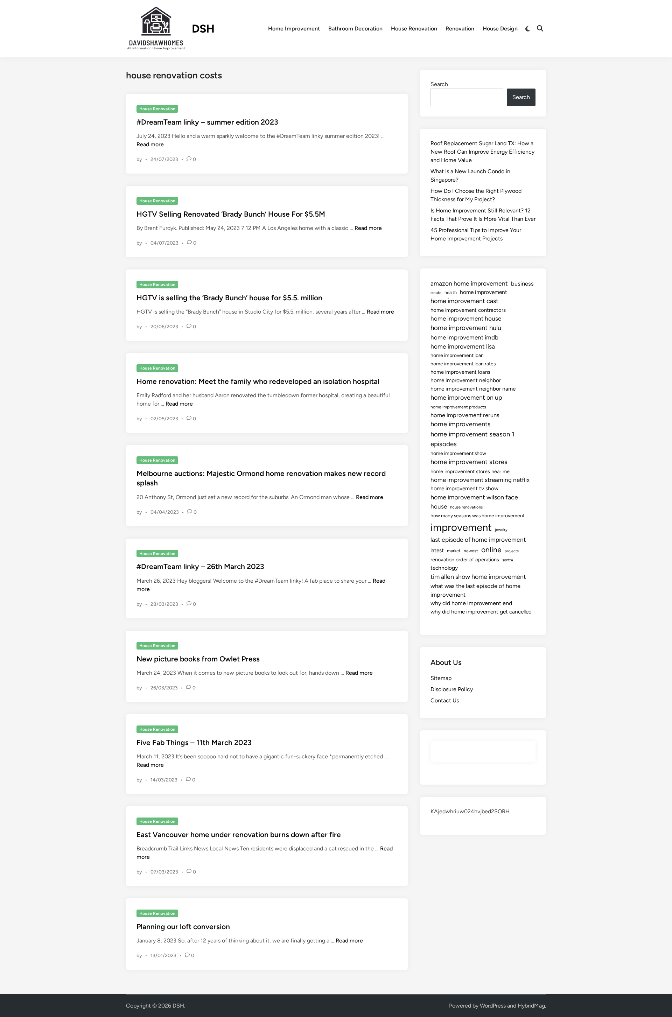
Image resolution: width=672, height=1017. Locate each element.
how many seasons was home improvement (477, 515)
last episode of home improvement (478, 539)
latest (437, 550)
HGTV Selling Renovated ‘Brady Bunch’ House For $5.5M (230, 214)
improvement (461, 527)
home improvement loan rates (463, 363)
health (450, 292)
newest (471, 550)
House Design (500, 28)
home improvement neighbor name (473, 388)
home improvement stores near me (470, 471)
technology (444, 567)
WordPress (493, 1005)
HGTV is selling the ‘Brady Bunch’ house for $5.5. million (229, 297)
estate (435, 292)
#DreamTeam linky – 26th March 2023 (200, 566)
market (454, 550)
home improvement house (465, 318)
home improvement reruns (464, 415)
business (522, 283)
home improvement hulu (465, 328)
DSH (203, 28)
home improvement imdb (464, 337)
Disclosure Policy (451, 689)
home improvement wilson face (474, 497)
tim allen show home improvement (478, 577)
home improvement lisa (462, 346)
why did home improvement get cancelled (481, 611)
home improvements (460, 424)
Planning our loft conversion (183, 926)
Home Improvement (294, 28)
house (438, 506)
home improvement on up (466, 397)
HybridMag (531, 1005)
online (491, 549)
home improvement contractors (468, 310)
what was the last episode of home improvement (475, 590)
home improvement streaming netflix (480, 479)
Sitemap (440, 678)
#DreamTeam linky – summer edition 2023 (207, 122)
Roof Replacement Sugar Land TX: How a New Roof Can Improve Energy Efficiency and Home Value (482, 151)
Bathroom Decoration (355, 28)
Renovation (460, 28)
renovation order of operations (464, 559)
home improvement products (458, 407)
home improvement (483, 292)
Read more (150, 144)
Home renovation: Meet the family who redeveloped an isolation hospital (257, 381)
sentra (507, 559)
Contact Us (444, 700)
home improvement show (458, 453)
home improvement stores (468, 462)
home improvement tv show (464, 488)
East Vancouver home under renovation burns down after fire (238, 834)
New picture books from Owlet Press (198, 658)
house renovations (466, 507)
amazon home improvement (469, 283)
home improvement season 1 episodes (472, 439)
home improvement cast (464, 301)
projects (512, 551)
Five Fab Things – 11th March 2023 (194, 742)
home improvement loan (457, 355)
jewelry (501, 529)
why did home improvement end (471, 603)
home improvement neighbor (465, 380)
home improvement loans (460, 372)
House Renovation (414, 28)
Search (439, 84)
